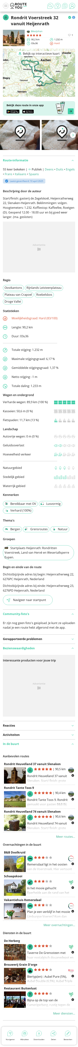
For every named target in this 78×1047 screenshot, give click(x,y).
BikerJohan (36, 31)
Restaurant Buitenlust (20, 988)
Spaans (34, 174)
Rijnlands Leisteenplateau (43, 288)
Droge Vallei (13, 301)
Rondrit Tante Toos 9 (19, 788)
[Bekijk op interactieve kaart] (39, 94)
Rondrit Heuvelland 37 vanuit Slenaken (32, 764)
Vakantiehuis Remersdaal (22, 900)
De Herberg (12, 941)
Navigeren (10, 1039)
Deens (49, 169)
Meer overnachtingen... (59, 925)
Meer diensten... (64, 1013)
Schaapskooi (13, 876)
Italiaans (20, 174)
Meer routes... (65, 837)
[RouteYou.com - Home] (18, 6)
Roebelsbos (44, 295)
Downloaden (39, 1039)
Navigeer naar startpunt (29, 600)
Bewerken (68, 1039)
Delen (53, 1039)
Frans (8, 174)
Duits (59, 169)
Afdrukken (24, 1039)
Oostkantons (13, 288)
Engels (70, 169)
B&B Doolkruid (14, 852)
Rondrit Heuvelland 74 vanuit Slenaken (32, 812)
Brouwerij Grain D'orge (20, 965)
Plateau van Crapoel (18, 295)
